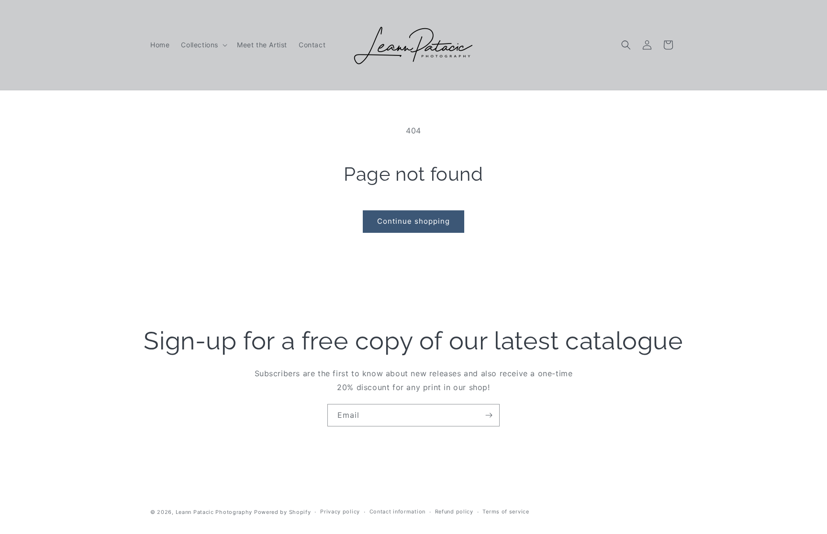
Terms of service (505, 511)
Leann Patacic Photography (214, 512)
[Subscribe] (488, 415)
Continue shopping (413, 221)
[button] (203, 45)
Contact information (397, 511)
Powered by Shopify (282, 512)
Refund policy (454, 511)
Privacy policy (340, 511)
